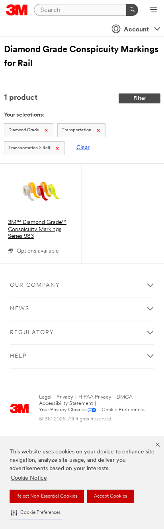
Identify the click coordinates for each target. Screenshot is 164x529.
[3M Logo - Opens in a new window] (17, 10)
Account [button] (136, 30)
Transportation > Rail (29, 148)
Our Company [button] (35, 285)
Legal (45, 397)
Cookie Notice (29, 478)
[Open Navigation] (153, 10)
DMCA (125, 397)
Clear (83, 148)
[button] (36, 512)
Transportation (76, 130)
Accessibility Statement (66, 403)
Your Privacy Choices (63, 409)
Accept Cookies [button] (110, 496)
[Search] (132, 10)
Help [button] (18, 356)
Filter (139, 98)
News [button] (19, 309)
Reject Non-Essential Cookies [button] (46, 496)
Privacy (65, 397)
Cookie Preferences (124, 409)
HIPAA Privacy (94, 397)
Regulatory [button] (32, 333)
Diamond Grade (23, 130)
